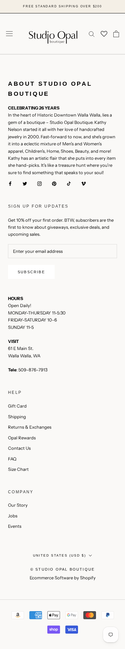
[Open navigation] (9, 33)
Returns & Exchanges (29, 427)
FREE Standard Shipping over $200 (62, 6)
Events (14, 526)
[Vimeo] (83, 183)
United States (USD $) (59, 555)
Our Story (18, 505)
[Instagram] (39, 183)
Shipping (17, 416)
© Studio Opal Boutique (62, 569)
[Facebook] (10, 183)
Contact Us (19, 448)
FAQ (12, 458)
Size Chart (18, 469)
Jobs (12, 515)
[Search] (92, 34)
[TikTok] (69, 183)
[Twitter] (25, 183)
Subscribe (31, 272)
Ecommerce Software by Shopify (63, 577)
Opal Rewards (22, 437)
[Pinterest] (54, 183)
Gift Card (17, 406)
